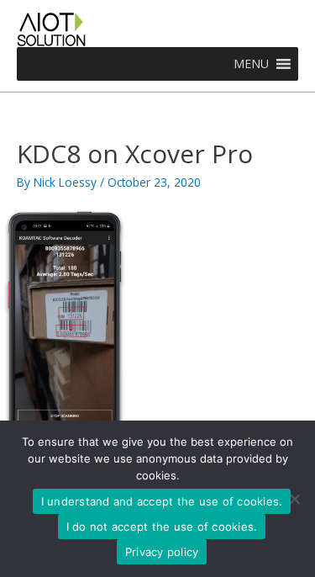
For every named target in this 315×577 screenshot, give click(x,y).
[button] (251, 64)
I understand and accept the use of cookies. (162, 501)
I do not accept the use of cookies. (162, 526)
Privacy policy (162, 551)
